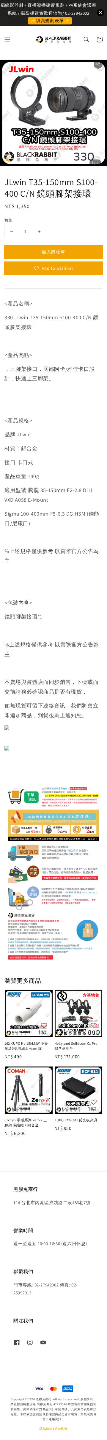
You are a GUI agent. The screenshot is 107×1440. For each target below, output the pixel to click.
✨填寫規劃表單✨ (50, 20)
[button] (7, 39)
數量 (8, 220)
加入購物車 (53, 252)
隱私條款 (46, 1429)
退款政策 (61, 1429)
